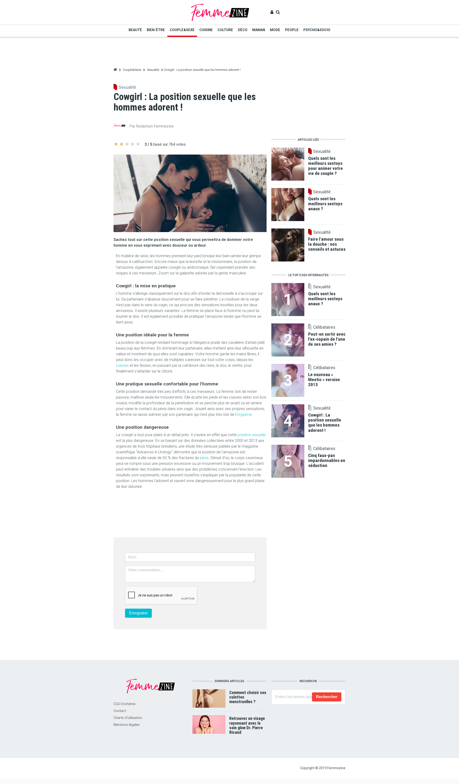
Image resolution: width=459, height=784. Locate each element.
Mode (275, 30)
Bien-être (156, 30)
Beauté (135, 30)
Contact (120, 711)
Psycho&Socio (316, 30)
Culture (225, 30)
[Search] (278, 12)
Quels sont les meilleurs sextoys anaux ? (325, 298)
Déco (242, 30)
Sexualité (153, 70)
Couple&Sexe (182, 30)
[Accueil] (220, 12)
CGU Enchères (125, 704)
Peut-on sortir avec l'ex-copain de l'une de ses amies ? (326, 339)
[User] (272, 12)
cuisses (122, 365)
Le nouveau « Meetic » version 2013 (324, 379)
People (292, 30)
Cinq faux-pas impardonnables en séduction (326, 460)
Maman (258, 30)
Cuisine (206, 30)
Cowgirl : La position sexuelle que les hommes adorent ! (324, 422)
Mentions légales (127, 725)
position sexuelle (252, 435)
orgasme (244, 414)
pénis (204, 458)
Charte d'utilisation (128, 718)
